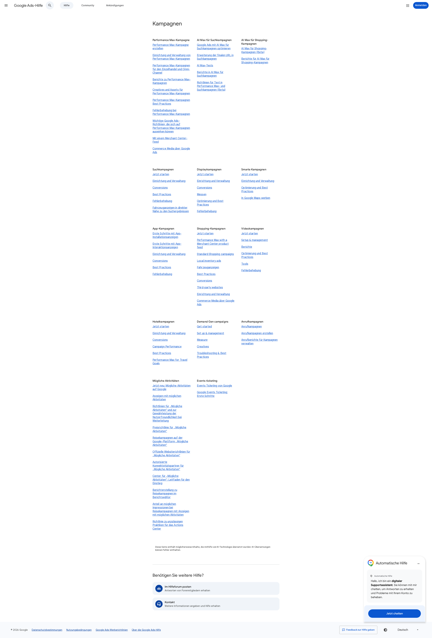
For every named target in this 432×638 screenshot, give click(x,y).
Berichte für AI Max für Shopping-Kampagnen (255, 60)
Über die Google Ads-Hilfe (146, 629)
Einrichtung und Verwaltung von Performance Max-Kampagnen (172, 57)
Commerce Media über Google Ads (171, 150)
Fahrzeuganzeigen (208, 267)
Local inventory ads (209, 261)
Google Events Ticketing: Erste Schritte (212, 394)
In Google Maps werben (255, 198)
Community (87, 5)
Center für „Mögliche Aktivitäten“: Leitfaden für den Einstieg (171, 479)
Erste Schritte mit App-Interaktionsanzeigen (167, 245)
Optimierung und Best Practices (210, 202)
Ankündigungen (115, 5)
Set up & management (210, 333)
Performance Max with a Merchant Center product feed (213, 243)
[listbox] (407, 629)
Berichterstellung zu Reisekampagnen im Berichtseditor (165, 493)
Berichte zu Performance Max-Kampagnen (172, 81)
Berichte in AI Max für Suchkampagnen (210, 74)
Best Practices (162, 194)
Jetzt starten (161, 174)
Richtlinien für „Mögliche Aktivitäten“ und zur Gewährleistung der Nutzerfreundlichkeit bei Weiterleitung (167, 413)
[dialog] (394, 589)
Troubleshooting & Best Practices (211, 355)
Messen (201, 194)
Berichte (246, 247)
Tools (244, 264)
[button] (6, 5)
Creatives (203, 346)
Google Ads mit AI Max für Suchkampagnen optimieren (214, 46)
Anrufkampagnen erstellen (257, 333)
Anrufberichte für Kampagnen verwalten (259, 341)
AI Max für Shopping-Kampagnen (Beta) (254, 50)
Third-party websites (210, 287)
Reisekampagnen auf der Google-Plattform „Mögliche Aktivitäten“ (170, 441)
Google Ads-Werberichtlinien (112, 629)
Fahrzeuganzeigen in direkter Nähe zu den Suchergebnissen (171, 209)
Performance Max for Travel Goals (170, 361)
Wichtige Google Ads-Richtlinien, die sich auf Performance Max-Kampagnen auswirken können (171, 126)
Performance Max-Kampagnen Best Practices (171, 101)
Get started (204, 326)
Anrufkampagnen (251, 326)
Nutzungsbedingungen (79, 629)
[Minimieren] (418, 562)
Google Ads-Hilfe (28, 5)
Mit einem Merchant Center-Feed (170, 140)
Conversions (160, 187)
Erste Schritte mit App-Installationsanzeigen (167, 235)
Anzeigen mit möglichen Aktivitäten (167, 397)
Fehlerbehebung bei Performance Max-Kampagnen (171, 112)
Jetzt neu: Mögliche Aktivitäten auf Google (172, 387)
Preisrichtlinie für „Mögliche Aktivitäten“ (169, 429)
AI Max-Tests (205, 65)
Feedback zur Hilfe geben (360, 629)
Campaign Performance (167, 346)
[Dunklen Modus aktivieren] (385, 630)
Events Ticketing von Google (214, 385)
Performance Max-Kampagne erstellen (171, 46)
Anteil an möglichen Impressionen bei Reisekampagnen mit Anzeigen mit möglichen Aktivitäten (171, 509)
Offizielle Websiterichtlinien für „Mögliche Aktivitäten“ (171, 453)
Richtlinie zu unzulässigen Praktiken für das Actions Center (168, 525)
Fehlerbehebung (162, 201)
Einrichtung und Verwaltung (169, 181)
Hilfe (67, 5)
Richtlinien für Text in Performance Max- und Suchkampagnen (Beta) (211, 86)
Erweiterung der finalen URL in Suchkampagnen (215, 57)
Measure (202, 340)
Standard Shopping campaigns (215, 254)
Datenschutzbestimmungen (47, 629)
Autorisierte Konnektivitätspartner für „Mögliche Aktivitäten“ (168, 465)
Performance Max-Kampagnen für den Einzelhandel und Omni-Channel (171, 69)
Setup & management (254, 240)
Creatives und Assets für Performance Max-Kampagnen (171, 91)
